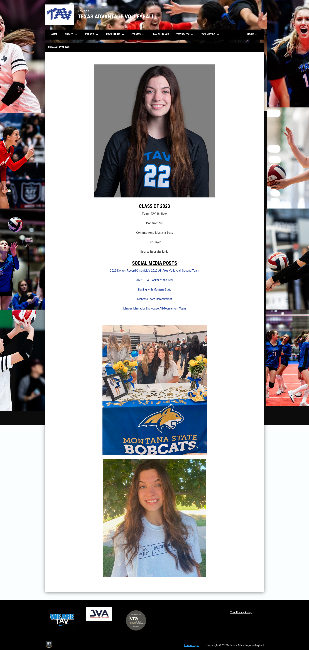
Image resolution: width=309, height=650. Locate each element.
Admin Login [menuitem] (191, 645)
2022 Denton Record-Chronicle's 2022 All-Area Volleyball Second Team (154, 270)
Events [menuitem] (92, 34)
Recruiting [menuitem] (115, 34)
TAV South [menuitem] (185, 34)
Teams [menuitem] (139, 34)
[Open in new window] (154, 390)
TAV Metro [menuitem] (211, 34)
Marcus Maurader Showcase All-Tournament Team (154, 308)
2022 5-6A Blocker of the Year (154, 280)
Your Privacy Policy (241, 612)
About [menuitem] (71, 34)
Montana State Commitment (154, 299)
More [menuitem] (253, 34)
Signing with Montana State (154, 289)
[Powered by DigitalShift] (48, 644)
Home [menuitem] (54, 34)
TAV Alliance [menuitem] (161, 34)
